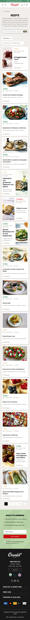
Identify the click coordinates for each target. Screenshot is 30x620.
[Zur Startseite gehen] (15, 5)
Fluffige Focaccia (21, 208)
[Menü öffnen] (2, 5)
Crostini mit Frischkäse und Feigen (13, 95)
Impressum (21, 617)
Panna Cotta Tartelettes (10, 402)
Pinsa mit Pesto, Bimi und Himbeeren (13, 369)
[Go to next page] (25, 504)
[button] (27, 5)
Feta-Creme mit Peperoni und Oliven (21, 455)
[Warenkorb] (21, 5)
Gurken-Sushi (6, 303)
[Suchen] (3, 31)
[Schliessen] (28, 1)
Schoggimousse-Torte (20, 58)
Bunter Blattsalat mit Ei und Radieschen (9, 232)
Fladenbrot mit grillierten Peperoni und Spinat (8, 182)
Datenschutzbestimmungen (18, 541)
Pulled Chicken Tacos (9, 336)
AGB (7, 617)
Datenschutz (13, 617)
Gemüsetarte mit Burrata (10, 435)
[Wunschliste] (24, 5)
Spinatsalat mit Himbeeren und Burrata (14, 128)
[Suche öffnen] (5, 5)
